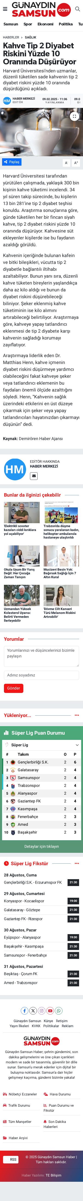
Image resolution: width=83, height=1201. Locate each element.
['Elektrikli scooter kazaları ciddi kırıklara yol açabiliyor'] (22, 512)
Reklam (67, 1026)
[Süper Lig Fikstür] (77, 863)
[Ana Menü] (5, 9)
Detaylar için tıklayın (41, 846)
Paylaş (14, 162)
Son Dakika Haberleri (55, 1124)
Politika (66, 24)
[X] (33, 1011)
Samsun (10, 24)
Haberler (11, 37)
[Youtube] (50, 1011)
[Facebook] (24, 1011)
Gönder (13, 688)
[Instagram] (41, 1011)
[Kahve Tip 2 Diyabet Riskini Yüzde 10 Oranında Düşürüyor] (41, 132)
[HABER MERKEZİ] (15, 469)
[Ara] (77, 9)
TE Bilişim (53, 1175)
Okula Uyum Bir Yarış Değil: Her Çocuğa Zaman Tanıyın (19, 573)
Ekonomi (45, 24)
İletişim (62, 1021)
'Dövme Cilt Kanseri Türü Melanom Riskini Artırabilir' (60, 612)
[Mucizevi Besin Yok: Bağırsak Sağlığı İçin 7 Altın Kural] (61, 555)
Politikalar (51, 1026)
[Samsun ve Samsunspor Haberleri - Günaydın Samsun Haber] (41, 9)
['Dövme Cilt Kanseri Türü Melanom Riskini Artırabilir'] (61, 595)
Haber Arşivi (18, 1138)
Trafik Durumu (19, 1105)
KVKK (36, 1026)
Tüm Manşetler (19, 1122)
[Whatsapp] (58, 1011)
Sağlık (30, 37)
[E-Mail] (34, 476)
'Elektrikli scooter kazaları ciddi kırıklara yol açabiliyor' (20, 530)
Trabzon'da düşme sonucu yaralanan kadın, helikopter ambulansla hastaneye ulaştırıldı (61, 531)
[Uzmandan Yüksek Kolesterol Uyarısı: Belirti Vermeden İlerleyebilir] (22, 595)
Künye (48, 1021)
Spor (28, 24)
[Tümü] (77, 715)
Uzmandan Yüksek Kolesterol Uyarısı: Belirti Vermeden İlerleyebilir (17, 614)
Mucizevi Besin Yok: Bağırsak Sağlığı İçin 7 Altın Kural (60, 573)
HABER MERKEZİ (44, 466)
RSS (12, 1159)
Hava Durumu (60, 1094)
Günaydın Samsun (27, 1021)
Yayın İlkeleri (19, 1026)
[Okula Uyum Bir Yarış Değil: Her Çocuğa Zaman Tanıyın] (22, 555)
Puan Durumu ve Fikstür (59, 1108)
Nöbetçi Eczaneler (23, 1094)
